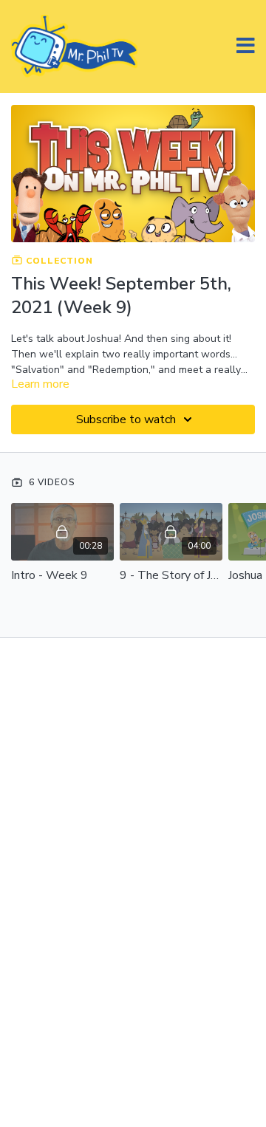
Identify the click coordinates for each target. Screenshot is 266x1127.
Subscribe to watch (126, 419)
